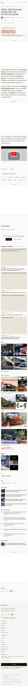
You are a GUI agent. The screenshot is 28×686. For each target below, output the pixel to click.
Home (2, 6)
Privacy (5, 679)
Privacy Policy (18, 667)
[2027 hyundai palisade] (20, 363)
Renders (3, 651)
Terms (7, 667)
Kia (1, 640)
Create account (17, 239)
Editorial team (4, 623)
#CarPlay (9, 483)
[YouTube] (11, 591)
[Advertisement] (14, 54)
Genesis (3, 642)
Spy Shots (3, 644)
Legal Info (19, 679)
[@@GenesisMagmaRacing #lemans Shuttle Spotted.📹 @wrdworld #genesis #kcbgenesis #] (14, 462)
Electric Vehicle (4, 646)
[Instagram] (2, 591)
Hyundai (8, 476)
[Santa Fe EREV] (20, 350)
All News (7, 6)
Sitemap (3, 630)
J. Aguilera (13, 677)
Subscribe (14, 664)
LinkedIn (17, 177)
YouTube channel (5, 632)
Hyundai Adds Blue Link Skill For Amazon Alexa (13, 292)
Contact (3, 625)
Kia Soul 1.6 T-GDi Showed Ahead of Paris (11, 315)
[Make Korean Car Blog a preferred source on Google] (14, 591)
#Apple (14, 483)
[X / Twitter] (8, 591)
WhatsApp (23, 177)
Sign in (9, 239)
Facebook (10, 177)
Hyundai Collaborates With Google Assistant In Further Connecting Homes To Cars (12, 269)
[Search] (18, 2)
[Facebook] (5, 591)
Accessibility (6, 682)
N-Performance (4, 649)
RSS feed (3, 628)
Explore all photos (5, 371)
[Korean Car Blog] (8, 2)
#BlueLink (4, 483)
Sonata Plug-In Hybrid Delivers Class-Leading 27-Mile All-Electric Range (11, 337)
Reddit (9, 180)
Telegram (4, 180)
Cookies (10, 679)
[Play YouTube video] (14, 153)
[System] (22, 2)
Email (15, 180)
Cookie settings (7, 684)
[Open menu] (25, 2)
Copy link (21, 180)
